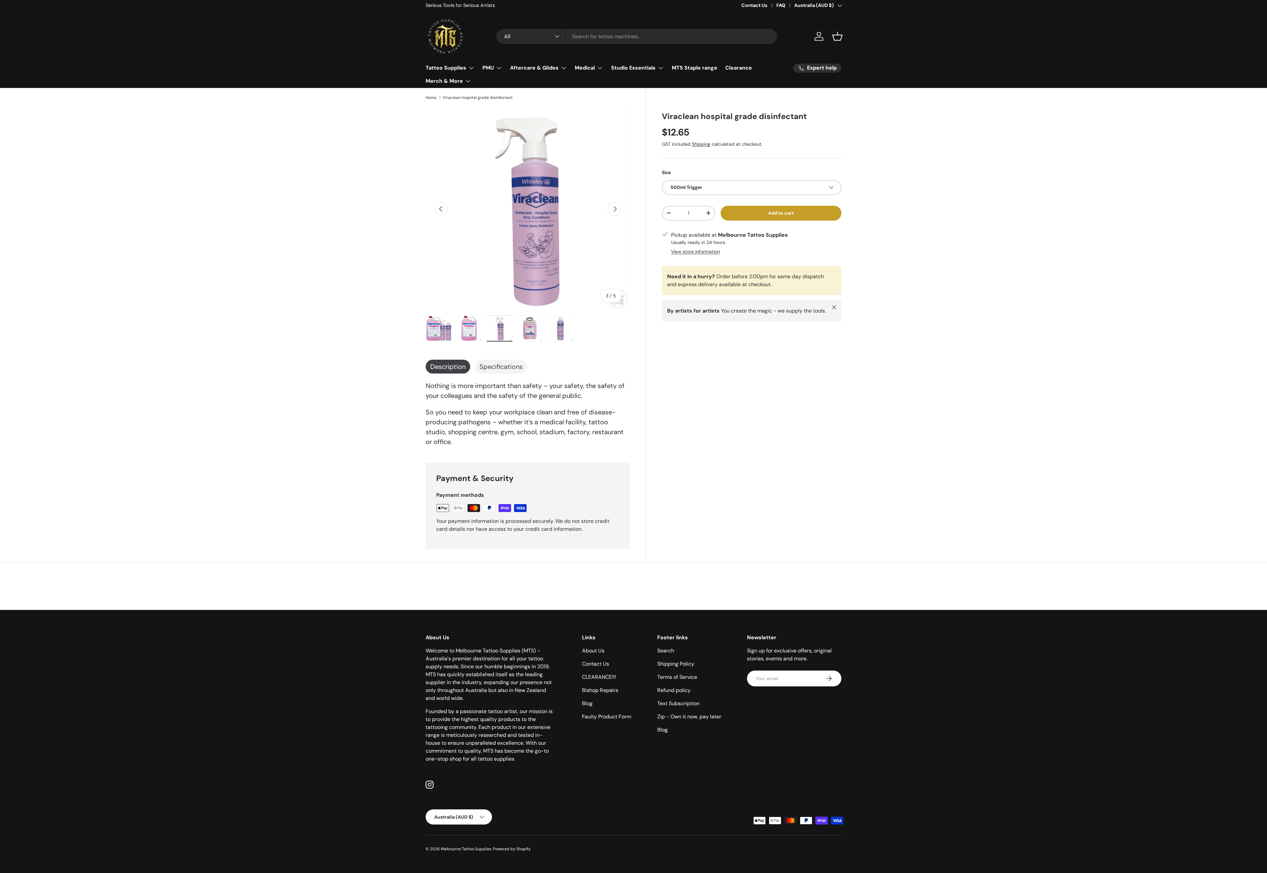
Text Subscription (678, 703)
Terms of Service (677, 677)
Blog (587, 703)
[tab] (448, 367)
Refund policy (674, 690)
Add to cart (781, 213)
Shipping (701, 144)
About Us (593, 650)
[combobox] (636, 36)
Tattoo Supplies (446, 67)
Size (666, 172)
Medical (585, 67)
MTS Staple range (694, 67)
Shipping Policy (675, 663)
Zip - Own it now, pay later (689, 716)
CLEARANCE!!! (599, 677)
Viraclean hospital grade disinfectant (478, 97)
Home (431, 97)
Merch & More (444, 80)
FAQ (780, 5)
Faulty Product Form (606, 716)
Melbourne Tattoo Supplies (466, 849)
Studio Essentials (633, 67)
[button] (837, 36)
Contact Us (754, 5)
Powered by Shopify (512, 849)
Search (665, 650)
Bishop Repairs (600, 690)
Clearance (738, 67)
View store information (695, 251)
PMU (488, 67)
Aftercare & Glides (534, 67)
